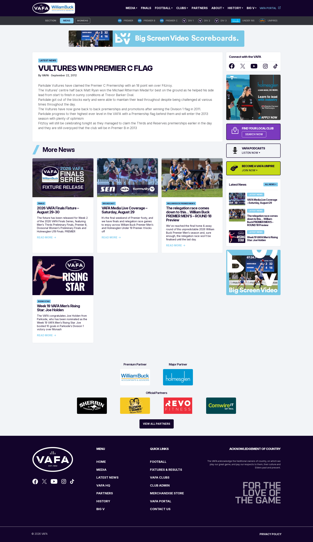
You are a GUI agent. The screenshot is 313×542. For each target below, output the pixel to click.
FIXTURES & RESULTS (166, 469)
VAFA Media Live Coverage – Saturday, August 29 (124, 210)
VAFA (45, 75)
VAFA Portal (268, 8)
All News (270, 184)
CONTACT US (160, 509)
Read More (45, 237)
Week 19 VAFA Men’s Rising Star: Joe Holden (58, 308)
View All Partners (156, 423)
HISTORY (103, 501)
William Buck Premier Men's (181, 203)
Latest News (48, 60)
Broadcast (109, 203)
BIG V (100, 509)
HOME (101, 462)
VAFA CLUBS (159, 477)
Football (163, 8)
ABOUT (216, 8)
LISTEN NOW (250, 152)
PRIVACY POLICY (270, 534)
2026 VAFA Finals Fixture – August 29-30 (58, 210)
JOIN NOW (248, 170)
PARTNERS (104, 493)
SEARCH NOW (254, 134)
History (234, 8)
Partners (200, 8)
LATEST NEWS (107, 477)
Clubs (181, 8)
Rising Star (44, 301)
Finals (146, 8)
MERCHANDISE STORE (167, 493)
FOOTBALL (158, 462)
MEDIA (101, 469)
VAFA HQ (103, 485)
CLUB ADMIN (160, 485)
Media (130, 8)
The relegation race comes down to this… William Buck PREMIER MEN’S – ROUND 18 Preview (188, 214)
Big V (250, 8)
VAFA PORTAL (160, 501)
